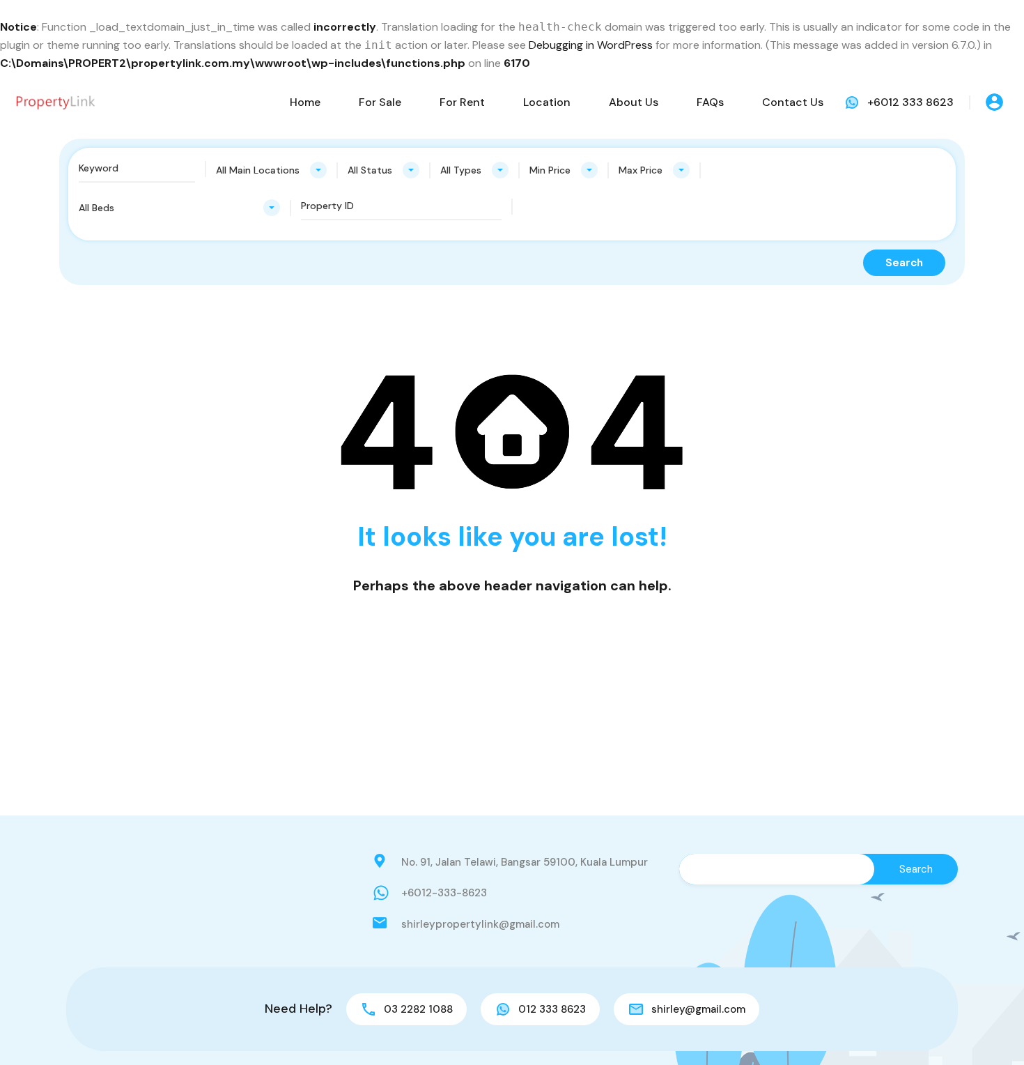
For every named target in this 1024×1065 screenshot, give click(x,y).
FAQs (710, 102)
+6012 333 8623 (910, 102)
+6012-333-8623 (444, 893)
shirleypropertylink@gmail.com (480, 924)
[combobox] (271, 170)
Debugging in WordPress (591, 45)
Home (305, 102)
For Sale (380, 102)
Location (547, 102)
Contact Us (792, 102)
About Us (633, 102)
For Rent (462, 102)
